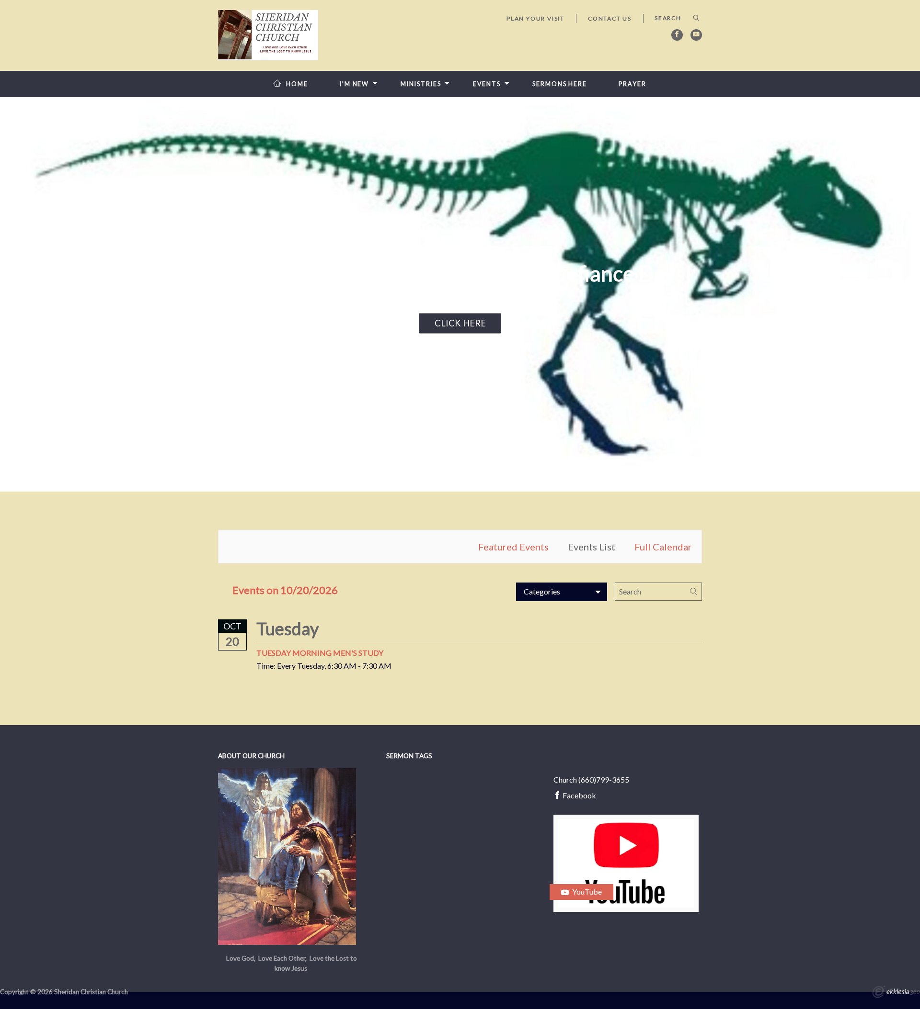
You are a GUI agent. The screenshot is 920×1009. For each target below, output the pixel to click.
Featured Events (513, 546)
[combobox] (561, 592)
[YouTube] (696, 35)
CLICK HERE (460, 323)
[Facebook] (677, 35)
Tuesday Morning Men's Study (319, 652)
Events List (591, 546)
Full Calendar (663, 546)
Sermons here (559, 84)
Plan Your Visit (535, 18)
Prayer (632, 84)
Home (297, 84)
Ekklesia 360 (896, 993)
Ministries (421, 84)
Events (487, 84)
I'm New (354, 84)
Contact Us (610, 18)
